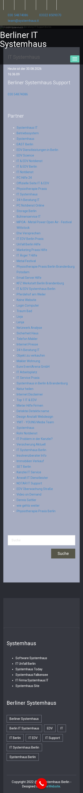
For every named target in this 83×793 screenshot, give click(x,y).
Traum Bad (24, 311)
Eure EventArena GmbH (33, 366)
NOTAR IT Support (29, 483)
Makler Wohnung (28, 361)
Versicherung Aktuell (31, 444)
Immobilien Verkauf (30, 461)
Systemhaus (25, 139)
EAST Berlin (25, 144)
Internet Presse (27, 344)
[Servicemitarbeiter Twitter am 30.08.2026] (9, 5)
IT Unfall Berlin (25, 663)
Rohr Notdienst (27, 433)
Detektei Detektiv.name (33, 411)
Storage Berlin (27, 211)
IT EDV (33, 738)
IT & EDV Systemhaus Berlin (36, 289)
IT (61, 728)
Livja (20, 316)
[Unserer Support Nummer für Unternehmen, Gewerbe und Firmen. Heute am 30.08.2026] (52, 5)
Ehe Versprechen (29, 233)
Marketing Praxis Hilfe (32, 250)
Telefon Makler (27, 339)
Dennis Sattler (26, 500)
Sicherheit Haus (28, 333)
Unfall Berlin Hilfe (29, 244)
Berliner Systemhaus (24, 719)
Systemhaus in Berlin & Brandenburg (42, 383)
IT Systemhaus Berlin (31, 450)
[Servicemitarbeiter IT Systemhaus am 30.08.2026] (30, 5)
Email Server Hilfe (29, 277)
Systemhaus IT (27, 127)
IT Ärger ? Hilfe (27, 255)
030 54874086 (18, 15)
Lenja (20, 322)
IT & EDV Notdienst (29, 161)
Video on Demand (29, 494)
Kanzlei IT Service (29, 472)
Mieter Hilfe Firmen (30, 405)
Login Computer (28, 305)
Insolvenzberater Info (31, 455)
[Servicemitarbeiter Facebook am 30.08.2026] (19, 5)
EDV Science (25, 155)
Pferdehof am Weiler (31, 294)
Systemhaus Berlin (23, 757)
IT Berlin (15, 738)
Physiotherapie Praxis (32, 189)
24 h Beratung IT (28, 200)
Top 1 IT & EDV (27, 400)
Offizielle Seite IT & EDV (33, 183)
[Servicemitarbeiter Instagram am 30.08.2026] (41, 5)
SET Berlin (24, 466)
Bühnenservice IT (29, 216)
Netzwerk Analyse (29, 327)
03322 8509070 (50, 15)
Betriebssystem (28, 133)
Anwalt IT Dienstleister (32, 478)
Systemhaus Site (27, 686)
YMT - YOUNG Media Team (35, 422)
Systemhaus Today (28, 669)
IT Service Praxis (28, 377)
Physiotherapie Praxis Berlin (36, 511)
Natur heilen (25, 389)
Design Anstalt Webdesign (35, 416)
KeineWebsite (50, 786)
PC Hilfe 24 (24, 177)
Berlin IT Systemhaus (24, 728)
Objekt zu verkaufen (31, 355)
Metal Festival (26, 261)
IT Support (52, 738)
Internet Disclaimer (30, 394)
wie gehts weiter (28, 505)
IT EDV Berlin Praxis (30, 239)
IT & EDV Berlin (27, 166)
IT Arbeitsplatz (27, 372)
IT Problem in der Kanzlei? (35, 439)
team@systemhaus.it (23, 21)
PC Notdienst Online (30, 205)
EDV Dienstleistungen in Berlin (37, 150)
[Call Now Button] (41, 783)
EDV (50, 728)
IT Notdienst (25, 172)
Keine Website (26, 300)
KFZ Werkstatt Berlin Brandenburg (40, 283)
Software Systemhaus (31, 658)
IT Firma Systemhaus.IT (31, 680)
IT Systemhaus (27, 194)
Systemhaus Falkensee (31, 675)
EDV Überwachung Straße (35, 489)
